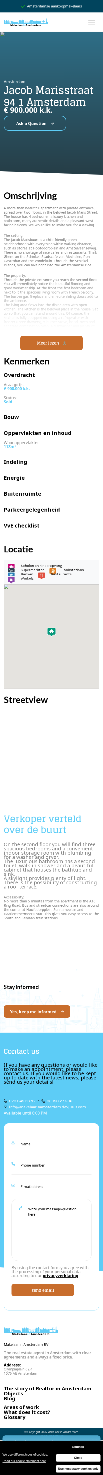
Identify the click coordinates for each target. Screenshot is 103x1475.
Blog (9, 1399)
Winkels (27, 578)
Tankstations (73, 570)
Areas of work (21, 1407)
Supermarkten (32, 570)
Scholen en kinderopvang (41, 566)
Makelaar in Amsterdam (63, 1432)
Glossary (14, 1417)
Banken (27, 574)
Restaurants (61, 574)
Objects (13, 1394)
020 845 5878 (22, 1101)
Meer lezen (48, 343)
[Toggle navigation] (92, 22)
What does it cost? (27, 1412)
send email (43, 1290)
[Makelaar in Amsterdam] (26, 22)
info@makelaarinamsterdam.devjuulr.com (47, 1107)
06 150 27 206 (59, 1101)
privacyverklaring (60, 1275)
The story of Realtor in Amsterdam (47, 1389)
